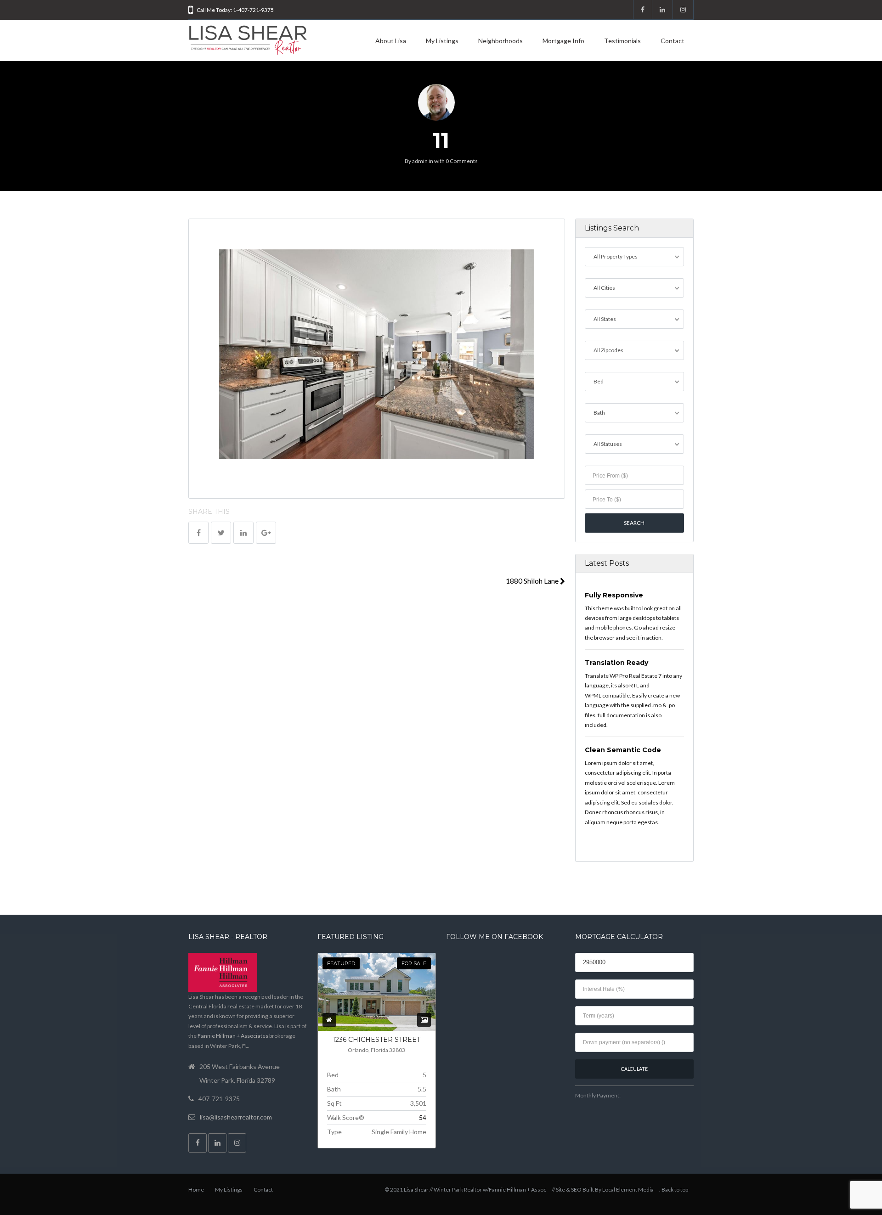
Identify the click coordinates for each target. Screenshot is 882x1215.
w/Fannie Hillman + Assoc (514, 1189)
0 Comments (462, 161)
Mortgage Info (563, 41)
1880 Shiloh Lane (533, 580)
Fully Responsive (614, 595)
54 (422, 1117)
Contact (672, 41)
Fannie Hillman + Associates (233, 1035)
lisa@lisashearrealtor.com (236, 1117)
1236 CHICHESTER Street (376, 1039)
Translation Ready (616, 662)
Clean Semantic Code (623, 750)
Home (196, 1189)
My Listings (442, 41)
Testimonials (622, 41)
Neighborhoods (500, 41)
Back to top (675, 1189)
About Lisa (390, 41)
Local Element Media (628, 1189)
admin (420, 161)
